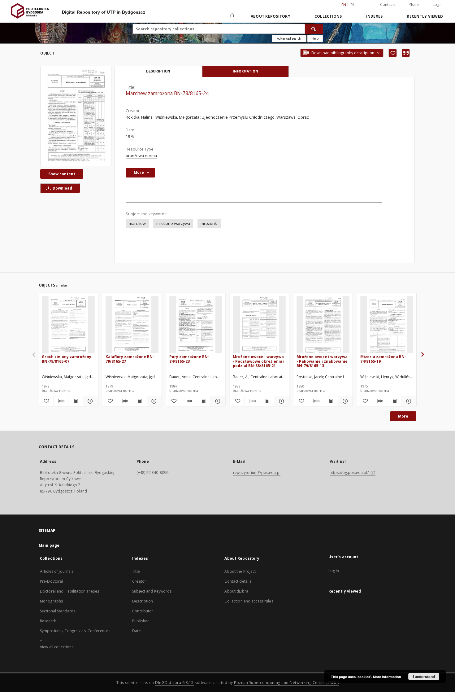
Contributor (142, 611)
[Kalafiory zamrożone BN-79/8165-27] (132, 324)
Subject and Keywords (151, 591)
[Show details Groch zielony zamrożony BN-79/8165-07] (89, 401)
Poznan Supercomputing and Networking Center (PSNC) (286, 682)
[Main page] (232, 16)
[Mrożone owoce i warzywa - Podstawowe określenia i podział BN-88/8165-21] (259, 324)
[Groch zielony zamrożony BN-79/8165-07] (68, 324)
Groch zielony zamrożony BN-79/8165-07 (66, 359)
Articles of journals (56, 571)
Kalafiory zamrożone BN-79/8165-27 (130, 359)
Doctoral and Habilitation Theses (69, 591)
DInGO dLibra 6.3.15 (174, 682)
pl (353, 5)
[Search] (314, 29)
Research (48, 621)
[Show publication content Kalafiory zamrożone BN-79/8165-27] (139, 401)
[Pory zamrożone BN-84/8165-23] (196, 324)
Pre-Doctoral (51, 581)
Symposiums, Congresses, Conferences (75, 630)
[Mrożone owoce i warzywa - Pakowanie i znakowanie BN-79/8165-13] (323, 324)
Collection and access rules (248, 601)
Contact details (237, 581)
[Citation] (406, 53)
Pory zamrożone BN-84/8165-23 (189, 359)
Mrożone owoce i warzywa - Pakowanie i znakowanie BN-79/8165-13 (322, 361)
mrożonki (209, 223)
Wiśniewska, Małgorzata (177, 117)
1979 (130, 136)
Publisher (140, 621)
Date (136, 630)
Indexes (374, 16)
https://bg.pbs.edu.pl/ (350, 472)
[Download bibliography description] (61, 401)
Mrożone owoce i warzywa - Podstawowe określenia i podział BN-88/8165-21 (258, 361)
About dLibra (236, 591)
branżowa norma (141, 155)
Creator (139, 581)
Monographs (51, 601)
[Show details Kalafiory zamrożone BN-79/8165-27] (153, 401)
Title (136, 571)
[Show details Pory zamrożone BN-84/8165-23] (217, 401)
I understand (424, 676)
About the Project (240, 571)
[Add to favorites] (392, 53)
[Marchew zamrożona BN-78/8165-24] (76, 115)
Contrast (388, 4)
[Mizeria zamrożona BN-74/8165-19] (387, 324)
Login (438, 4)
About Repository (270, 16)
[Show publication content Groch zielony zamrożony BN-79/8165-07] (75, 401)
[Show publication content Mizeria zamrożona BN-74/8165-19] (394, 401)
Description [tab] (158, 71)
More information (387, 676)
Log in (333, 570)
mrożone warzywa (173, 223)
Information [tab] (245, 71)
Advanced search (289, 38)
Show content (61, 174)
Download (62, 188)
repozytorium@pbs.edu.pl (256, 472)
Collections (328, 16)
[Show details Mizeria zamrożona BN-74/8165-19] (408, 401)
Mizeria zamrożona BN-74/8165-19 (383, 359)
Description (142, 601)
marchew (137, 223)
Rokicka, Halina (139, 117)
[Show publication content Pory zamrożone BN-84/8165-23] (203, 401)
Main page (49, 545)
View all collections (56, 647)
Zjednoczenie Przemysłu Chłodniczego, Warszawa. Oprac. (256, 117)
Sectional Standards (57, 611)
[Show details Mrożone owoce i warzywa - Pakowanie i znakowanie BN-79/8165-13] (344, 401)
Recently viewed (425, 16)
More (403, 416)
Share (414, 4)
